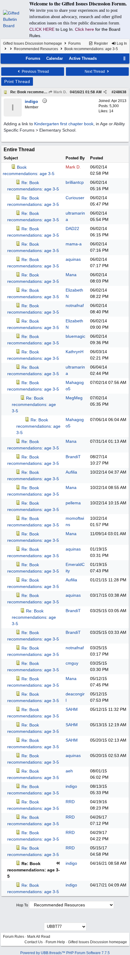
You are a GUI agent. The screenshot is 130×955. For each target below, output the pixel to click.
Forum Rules (13, 936)
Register (100, 43)
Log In (121, 43)
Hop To (22, 905)
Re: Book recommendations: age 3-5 (41, 92)
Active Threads (83, 58)
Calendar (54, 58)
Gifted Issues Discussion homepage (32, 43)
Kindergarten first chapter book (63, 123)
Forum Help (55, 942)
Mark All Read (38, 936)
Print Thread (17, 81)
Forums (74, 43)
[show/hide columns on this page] (124, 58)
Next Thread (95, 71)
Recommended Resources (36, 49)
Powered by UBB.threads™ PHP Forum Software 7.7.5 (65, 953)
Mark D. (60, 92)
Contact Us (33, 942)
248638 (120, 92)
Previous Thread (35, 71)
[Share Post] (105, 92)
